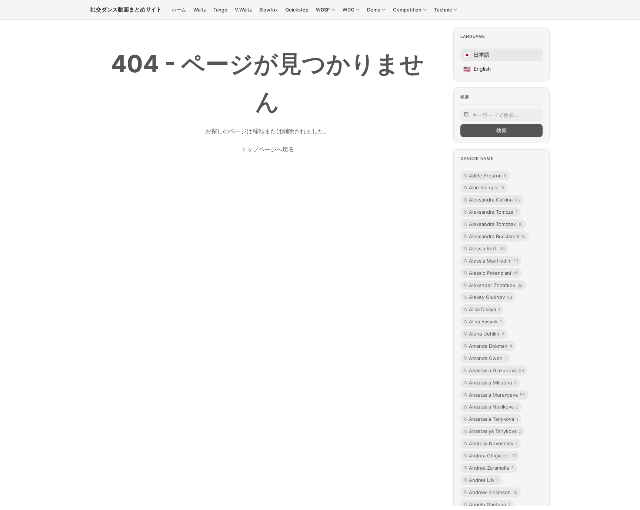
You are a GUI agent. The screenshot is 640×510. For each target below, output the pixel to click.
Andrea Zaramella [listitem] (491, 468)
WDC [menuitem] (348, 10)
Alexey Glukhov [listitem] (490, 297)
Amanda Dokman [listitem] (490, 346)
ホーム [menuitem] (178, 10)
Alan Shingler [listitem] (486, 187)
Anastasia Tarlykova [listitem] (493, 419)
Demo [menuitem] (373, 10)
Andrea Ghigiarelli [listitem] (492, 456)
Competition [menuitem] (407, 10)
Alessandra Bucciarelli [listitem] (497, 236)
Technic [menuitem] (443, 10)
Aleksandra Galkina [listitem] (494, 200)
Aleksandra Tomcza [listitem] (493, 212)
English (477, 69)
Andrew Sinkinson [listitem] (493, 492)
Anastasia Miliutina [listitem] (493, 383)
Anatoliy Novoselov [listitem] (493, 443)
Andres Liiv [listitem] (484, 480)
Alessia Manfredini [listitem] (493, 261)
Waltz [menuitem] (199, 10)
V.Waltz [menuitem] (243, 10)
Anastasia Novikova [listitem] (494, 407)
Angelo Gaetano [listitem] (489, 504)
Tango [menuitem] (220, 10)
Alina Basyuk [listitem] (485, 321)
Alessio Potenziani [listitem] (494, 273)
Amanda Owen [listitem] (488, 358)
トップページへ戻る (267, 149)
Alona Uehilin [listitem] (486, 334)
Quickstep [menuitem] (297, 10)
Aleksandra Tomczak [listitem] (496, 224)
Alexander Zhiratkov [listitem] (496, 285)
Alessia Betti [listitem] (487, 248)
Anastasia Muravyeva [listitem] (497, 395)
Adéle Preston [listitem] (488, 176)
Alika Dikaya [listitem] (484, 309)
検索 (501, 130)
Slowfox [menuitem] (268, 10)
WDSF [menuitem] (323, 10)
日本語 (476, 55)
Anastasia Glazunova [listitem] (496, 370)
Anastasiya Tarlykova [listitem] (495, 431)
